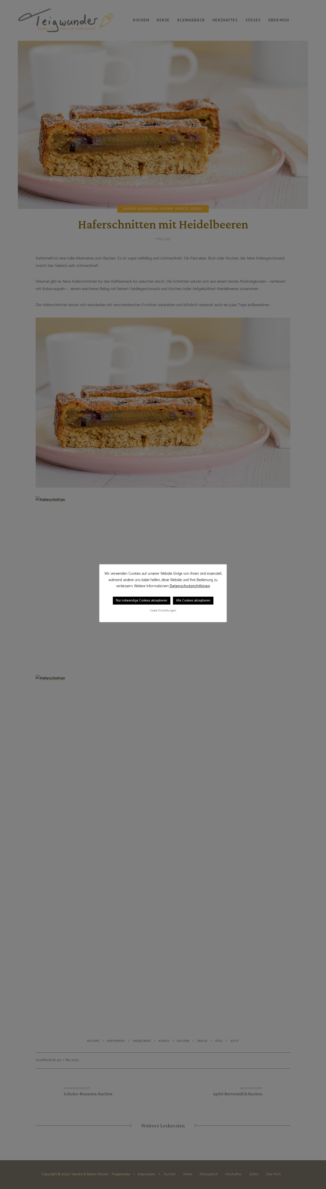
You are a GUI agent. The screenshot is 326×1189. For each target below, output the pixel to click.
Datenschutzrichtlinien (190, 586)
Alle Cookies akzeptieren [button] (193, 600)
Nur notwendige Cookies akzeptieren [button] (141, 600)
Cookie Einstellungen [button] (163, 610)
